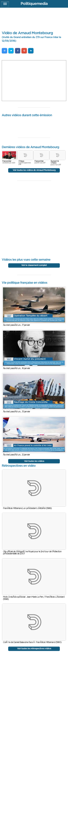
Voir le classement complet (34, 265)
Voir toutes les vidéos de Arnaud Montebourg (34, 170)
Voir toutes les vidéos (34, 461)
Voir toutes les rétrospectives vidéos (34, 648)
